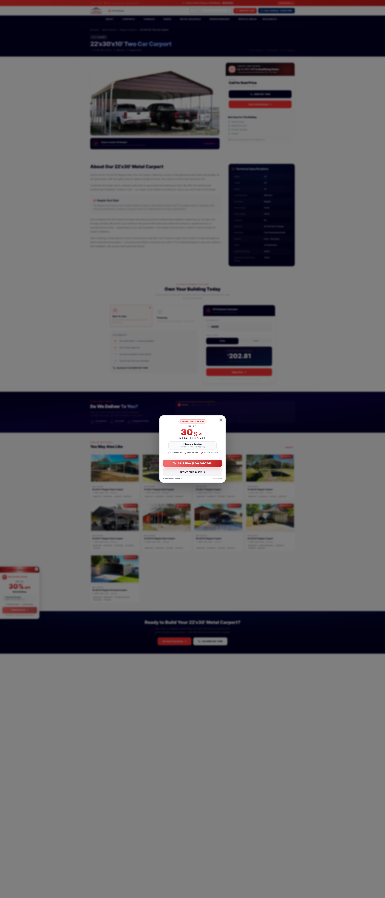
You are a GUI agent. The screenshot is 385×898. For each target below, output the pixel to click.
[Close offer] (221, 420)
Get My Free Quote (191, 472)
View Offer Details (172, 479)
